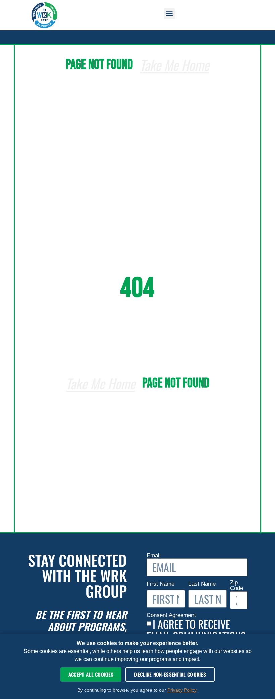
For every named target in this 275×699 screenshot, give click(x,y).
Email (154, 555)
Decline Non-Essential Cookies (170, 674)
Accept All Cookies (90, 674)
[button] (169, 13)
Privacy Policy (181, 690)
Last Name (202, 584)
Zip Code (236, 586)
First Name (161, 584)
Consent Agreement (172, 615)
